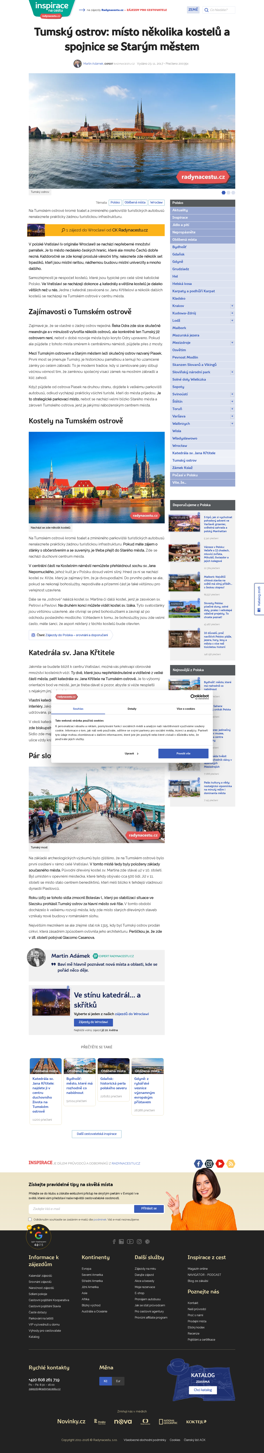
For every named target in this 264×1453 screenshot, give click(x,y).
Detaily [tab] (132, 708)
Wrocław (179, 446)
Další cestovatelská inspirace (97, 1134)
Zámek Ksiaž (182, 468)
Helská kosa (182, 284)
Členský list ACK (194, 1440)
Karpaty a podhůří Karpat (193, 291)
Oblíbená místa (135, 202)
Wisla (176, 431)
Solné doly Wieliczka (189, 380)
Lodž (176, 321)
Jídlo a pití (180, 225)
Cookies (175, 1440)
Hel (175, 276)
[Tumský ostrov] (132, 131)
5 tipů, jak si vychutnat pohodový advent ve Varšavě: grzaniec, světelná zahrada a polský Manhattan (218, 524)
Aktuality (180, 210)
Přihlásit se (149, 1208)
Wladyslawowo (184, 438)
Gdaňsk (178, 254)
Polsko (115, 202)
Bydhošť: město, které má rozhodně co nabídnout (217, 686)
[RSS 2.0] (230, 1164)
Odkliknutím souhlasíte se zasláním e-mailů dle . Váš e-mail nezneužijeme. (86, 1219)
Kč (105, 1381)
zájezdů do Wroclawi (132, 1014)
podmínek (100, 1219)
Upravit (129, 753)
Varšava (179, 416)
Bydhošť (179, 247)
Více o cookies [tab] (186, 708)
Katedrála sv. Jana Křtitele (193, 453)
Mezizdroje (181, 343)
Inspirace (180, 218)
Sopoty (178, 387)
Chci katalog (203, 1390)
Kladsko (178, 299)
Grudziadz (180, 269)
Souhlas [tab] (78, 708)
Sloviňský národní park (191, 372)
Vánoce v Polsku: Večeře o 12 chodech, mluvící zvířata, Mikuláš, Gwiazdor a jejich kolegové (216, 554)
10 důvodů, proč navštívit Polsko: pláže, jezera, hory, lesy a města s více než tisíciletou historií (218, 640)
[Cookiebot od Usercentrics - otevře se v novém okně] (193, 697)
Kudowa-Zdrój (184, 313)
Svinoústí (180, 394)
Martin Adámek (93, 63)
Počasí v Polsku (185, 475)
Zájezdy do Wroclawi (93, 1022)
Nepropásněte (183, 232)
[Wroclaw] (51, 1002)
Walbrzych (181, 424)
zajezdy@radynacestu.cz (45, 1389)
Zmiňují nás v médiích (132, 1411)
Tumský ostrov (184, 460)
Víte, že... (179, 483)
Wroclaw (156, 202)
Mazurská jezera (185, 335)
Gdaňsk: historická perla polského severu (113, 1083)
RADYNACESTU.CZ (126, 1163)
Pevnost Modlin (185, 357)
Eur (118, 1381)
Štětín (177, 402)
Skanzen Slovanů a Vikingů (194, 365)
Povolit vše (183, 753)
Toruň (177, 409)
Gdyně (177, 262)
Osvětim (179, 350)
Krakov (178, 306)
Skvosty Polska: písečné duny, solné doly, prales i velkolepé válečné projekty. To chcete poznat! (218, 610)
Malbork (179, 328)
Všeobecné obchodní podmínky (145, 1440)
